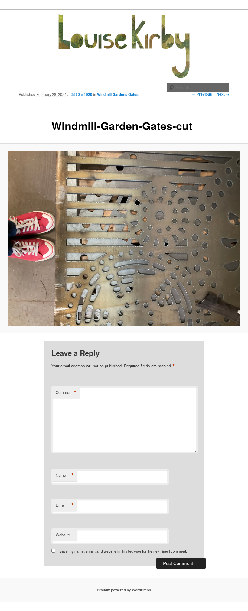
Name (65, 475)
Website (63, 535)
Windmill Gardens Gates (118, 94)
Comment (66, 392)
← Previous (202, 94)
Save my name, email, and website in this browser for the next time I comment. (123, 551)
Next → (223, 94)
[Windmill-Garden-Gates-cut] (124, 238)
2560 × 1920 (81, 94)
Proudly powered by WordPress (124, 590)
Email (65, 505)
